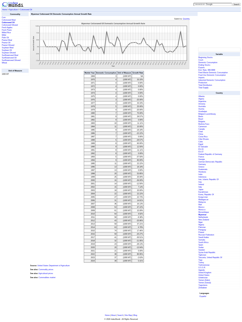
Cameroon (202, 126)
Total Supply (203, 88)
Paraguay (202, 230)
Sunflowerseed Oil (9, 58)
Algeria (201, 99)
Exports (201, 67)
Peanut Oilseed (8, 45)
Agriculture (13, 10)
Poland (201, 232)
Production (202, 83)
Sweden (201, 250)
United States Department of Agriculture (53, 266)
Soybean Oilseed (9, 53)
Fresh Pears (7, 30)
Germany (202, 164)
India (200, 174)
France (201, 157)
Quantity (186, 19)
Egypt (200, 144)
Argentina (202, 101)
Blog (135, 315)
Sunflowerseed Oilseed (11, 60)
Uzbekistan (203, 278)
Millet (4, 35)
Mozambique (203, 212)
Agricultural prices (46, 273)
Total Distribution (205, 85)
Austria (201, 109)
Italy (200, 187)
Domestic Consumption (207, 62)
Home (4, 10)
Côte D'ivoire (203, 139)
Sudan (201, 247)
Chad (200, 132)
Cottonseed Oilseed (10, 25)
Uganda (201, 270)
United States (204, 275)
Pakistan (202, 227)
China (200, 134)
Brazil (200, 119)
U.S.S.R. (202, 267)
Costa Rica (202, 137)
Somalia (201, 240)
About (113, 315)
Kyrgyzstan (203, 197)
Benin (200, 116)
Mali (200, 205)
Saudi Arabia (203, 237)
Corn (4, 17)
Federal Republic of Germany (210, 154)
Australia (202, 106)
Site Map (128, 315)
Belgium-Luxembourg (207, 114)
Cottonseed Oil (26, 10)
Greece (201, 167)
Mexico (201, 207)
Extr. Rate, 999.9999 (206, 70)
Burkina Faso (203, 124)
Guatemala (202, 169)
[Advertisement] (13, 120)
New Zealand (203, 220)
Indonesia (202, 177)
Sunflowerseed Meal (10, 55)
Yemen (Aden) (204, 280)
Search (120, 315)
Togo (200, 260)
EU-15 (200, 149)
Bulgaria (201, 121)
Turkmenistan (204, 265)
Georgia (201, 159)
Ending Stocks (204, 65)
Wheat (4, 63)
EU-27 (200, 152)
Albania (201, 96)
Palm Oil (5, 38)
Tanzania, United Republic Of (210, 257)
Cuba (200, 142)
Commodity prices (46, 269)
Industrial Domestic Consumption (211, 80)
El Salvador (203, 147)
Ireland (201, 184)
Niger (200, 222)
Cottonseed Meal (9, 20)
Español (203, 296)
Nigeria (201, 225)
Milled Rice (6, 32)
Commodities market (47, 277)
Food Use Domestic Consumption (212, 75)
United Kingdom (204, 273)
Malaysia (202, 202)
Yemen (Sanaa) (204, 283)
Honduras (202, 172)
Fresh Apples (7, 27)
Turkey (201, 262)
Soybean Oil (7, 50)
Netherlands (203, 217)
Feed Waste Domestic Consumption (213, 72)
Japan (200, 189)
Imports (201, 78)
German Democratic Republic (210, 162)
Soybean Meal (7, 48)
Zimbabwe (202, 288)
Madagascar (203, 199)
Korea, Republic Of (206, 194)
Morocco (201, 210)
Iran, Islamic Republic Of (208, 179)
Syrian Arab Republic (206, 252)
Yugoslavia (202, 285)
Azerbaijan (202, 111)
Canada (201, 129)
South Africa (203, 242)
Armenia (201, 104)
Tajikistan (202, 255)
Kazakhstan (203, 192)
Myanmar (202, 215)
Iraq (200, 182)
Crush (200, 60)
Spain (200, 245)
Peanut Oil (6, 43)
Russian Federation (206, 235)
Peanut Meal (7, 40)
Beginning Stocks (205, 57)
